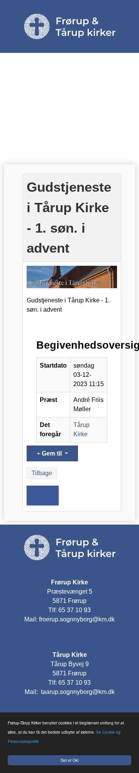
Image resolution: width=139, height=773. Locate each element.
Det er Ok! (70, 760)
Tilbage (42, 473)
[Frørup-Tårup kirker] (69, 546)
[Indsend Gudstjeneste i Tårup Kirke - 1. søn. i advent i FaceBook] (43, 495)
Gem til (51, 453)
